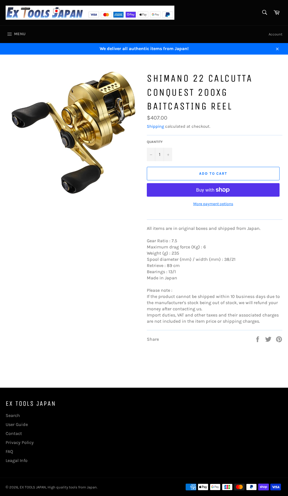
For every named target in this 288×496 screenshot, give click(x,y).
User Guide (17, 424)
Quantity (155, 142)
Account (275, 34)
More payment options (213, 203)
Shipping (155, 126)
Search (13, 415)
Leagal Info (17, 460)
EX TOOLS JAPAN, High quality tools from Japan (58, 487)
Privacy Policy (20, 442)
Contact (14, 433)
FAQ (9, 451)
